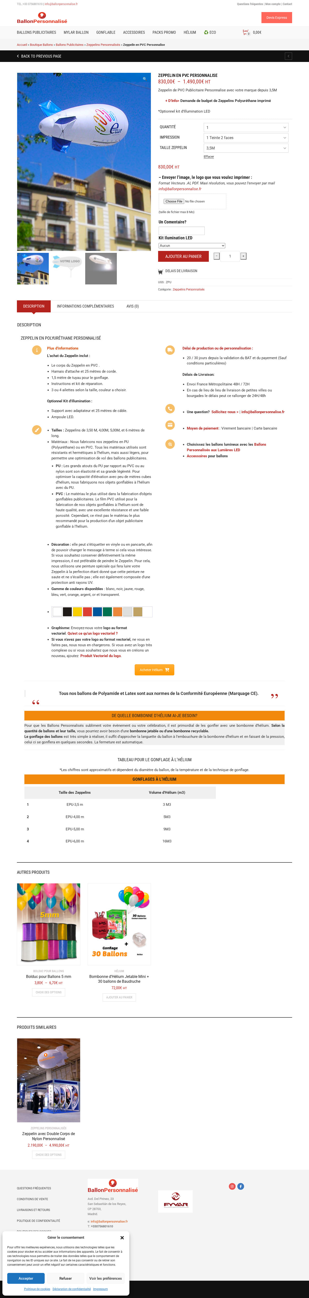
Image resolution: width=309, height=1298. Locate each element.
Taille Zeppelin (173, 147)
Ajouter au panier (183, 256)
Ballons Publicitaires (36, 32)
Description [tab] (33, 306)
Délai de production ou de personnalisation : (218, 348)
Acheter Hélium (151, 670)
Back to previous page (40, 56)
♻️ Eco (210, 32)
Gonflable (105, 32)
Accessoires (134, 32)
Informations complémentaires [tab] (85, 306)
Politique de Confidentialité (38, 1221)
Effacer (209, 156)
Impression (170, 137)
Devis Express (277, 18)
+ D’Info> (172, 101)
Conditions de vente (32, 1199)
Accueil (22, 45)
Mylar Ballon (76, 32)
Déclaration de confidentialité (72, 1289)
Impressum (100, 1289)
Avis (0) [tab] (132, 306)
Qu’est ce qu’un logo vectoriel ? (93, 633)
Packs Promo (164, 32)
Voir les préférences (105, 1278)
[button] (122, 1237)
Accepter (26, 1278)
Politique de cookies (37, 1289)
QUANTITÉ (168, 127)
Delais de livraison (181, 271)
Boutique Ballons (41, 45)
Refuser (65, 1278)
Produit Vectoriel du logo (100, 656)
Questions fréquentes (34, 1188)
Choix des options (49, 992)
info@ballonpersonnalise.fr (61, 4)
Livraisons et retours (33, 1210)
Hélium (190, 32)
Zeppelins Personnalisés (103, 45)
